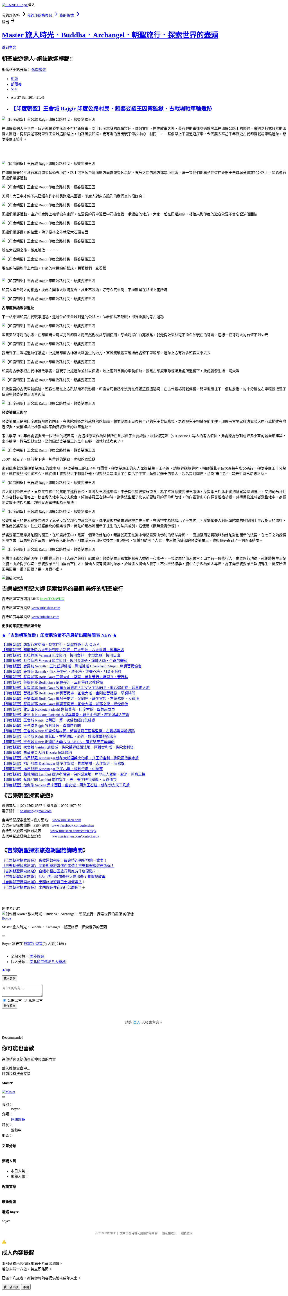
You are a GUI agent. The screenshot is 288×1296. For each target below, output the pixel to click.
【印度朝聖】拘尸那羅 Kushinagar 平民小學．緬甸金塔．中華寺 (52, 769)
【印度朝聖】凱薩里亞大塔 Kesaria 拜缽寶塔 (37, 753)
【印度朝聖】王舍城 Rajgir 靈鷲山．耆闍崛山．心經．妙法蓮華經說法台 (59, 736)
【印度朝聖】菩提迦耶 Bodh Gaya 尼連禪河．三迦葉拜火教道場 (52, 682)
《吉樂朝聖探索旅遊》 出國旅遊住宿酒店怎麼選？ (42, 887)
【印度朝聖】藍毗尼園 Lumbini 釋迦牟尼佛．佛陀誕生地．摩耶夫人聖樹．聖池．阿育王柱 (73, 774)
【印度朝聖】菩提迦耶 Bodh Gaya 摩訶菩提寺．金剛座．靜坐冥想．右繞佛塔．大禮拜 (70, 698)
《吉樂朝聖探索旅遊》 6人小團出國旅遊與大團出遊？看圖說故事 (53, 876)
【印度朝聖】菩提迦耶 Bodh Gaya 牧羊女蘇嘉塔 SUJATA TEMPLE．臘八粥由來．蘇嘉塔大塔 (76, 688)
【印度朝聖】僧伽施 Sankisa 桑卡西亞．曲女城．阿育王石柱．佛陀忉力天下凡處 (66, 785)
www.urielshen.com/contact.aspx (75, 836)
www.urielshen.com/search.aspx (73, 831)
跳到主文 (9, 47)
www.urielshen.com (66, 820)
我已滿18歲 (11, 1287)
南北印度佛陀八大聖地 (48, 962)
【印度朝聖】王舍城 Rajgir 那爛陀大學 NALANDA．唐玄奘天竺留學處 (58, 742)
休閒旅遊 (39, 70)
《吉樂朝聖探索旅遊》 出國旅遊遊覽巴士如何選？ (42, 882)
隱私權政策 (169, 1233)
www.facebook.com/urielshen (73, 825)
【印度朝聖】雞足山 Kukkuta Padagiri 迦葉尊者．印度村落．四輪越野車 (58, 709)
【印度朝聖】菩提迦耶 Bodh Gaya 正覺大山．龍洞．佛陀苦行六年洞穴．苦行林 (65, 677)
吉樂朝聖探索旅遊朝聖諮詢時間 (45, 850)
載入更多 (9, 978)
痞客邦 (29, 944)
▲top (6, 970)
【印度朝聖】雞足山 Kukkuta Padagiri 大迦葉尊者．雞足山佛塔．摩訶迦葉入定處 (65, 715)
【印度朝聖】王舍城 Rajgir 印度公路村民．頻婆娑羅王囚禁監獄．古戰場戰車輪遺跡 (111, 109)
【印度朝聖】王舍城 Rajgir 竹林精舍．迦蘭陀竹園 (41, 726)
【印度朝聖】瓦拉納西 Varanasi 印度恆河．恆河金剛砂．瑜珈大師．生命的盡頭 (64, 661)
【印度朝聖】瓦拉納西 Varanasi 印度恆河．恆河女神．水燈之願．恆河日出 (61, 655)
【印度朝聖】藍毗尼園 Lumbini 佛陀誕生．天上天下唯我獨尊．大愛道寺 (59, 780)
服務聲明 (187, 1233)
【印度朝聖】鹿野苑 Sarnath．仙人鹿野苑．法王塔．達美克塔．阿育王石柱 (62, 671)
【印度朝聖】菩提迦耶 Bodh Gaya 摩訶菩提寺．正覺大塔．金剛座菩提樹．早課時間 (68, 693)
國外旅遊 (37, 956)
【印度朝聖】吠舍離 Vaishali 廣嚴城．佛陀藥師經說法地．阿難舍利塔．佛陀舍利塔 (68, 747)
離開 (26, 1287)
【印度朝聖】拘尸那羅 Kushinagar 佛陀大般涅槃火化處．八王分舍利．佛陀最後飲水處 (70, 758)
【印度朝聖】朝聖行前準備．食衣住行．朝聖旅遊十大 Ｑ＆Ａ (51, 644)
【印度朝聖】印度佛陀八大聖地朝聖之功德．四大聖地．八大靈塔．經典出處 (63, 650)
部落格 (16, 84)
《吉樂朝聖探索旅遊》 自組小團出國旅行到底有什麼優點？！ (51, 871)
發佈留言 (9, 1006)
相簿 (14, 79)
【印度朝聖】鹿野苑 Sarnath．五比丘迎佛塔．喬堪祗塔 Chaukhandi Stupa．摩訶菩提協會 (72, 666)
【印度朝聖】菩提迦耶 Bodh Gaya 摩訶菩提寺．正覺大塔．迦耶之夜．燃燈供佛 (65, 704)
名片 (14, 89)
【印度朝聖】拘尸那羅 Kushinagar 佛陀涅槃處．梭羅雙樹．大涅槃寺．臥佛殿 (63, 763)
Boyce (6, 918)
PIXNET (110, 1233)
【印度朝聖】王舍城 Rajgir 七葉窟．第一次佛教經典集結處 (48, 720)
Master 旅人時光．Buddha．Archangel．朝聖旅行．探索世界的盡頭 (110, 35)
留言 (39, 944)
